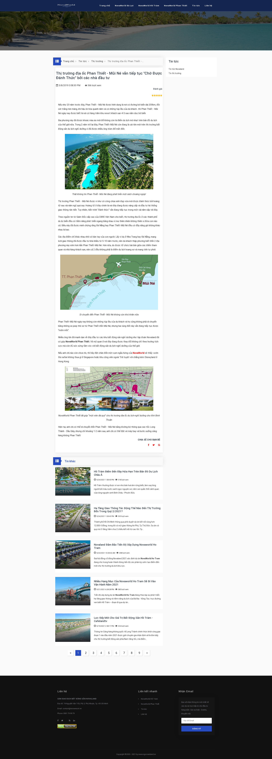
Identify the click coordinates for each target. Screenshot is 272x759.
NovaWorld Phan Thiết (175, 6)
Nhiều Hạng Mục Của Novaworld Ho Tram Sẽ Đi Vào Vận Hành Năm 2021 (125, 583)
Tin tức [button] (196, 6)
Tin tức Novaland (176, 69)
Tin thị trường (175, 73)
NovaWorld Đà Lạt (124, 6)
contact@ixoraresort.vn (72, 708)
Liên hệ (144, 714)
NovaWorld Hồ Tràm (148, 6)
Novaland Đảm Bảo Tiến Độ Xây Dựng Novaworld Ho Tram (125, 546)
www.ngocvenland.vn (147, 754)
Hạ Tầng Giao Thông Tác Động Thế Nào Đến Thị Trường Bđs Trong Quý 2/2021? (127, 510)
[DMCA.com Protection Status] (66, 726)
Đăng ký (196, 729)
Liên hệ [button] (208, 6)
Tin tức (144, 709)
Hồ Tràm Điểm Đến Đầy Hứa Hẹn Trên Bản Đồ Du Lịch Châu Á (126, 473)
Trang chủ (104, 6)
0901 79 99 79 (69, 713)
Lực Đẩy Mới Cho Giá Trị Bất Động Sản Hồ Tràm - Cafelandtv (123, 619)
